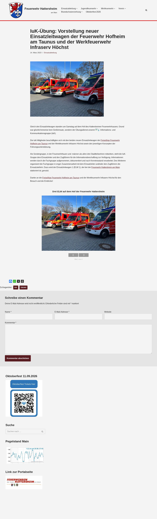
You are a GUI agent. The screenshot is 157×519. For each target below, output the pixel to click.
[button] (76, 8)
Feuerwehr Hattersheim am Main (105, 167)
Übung (23, 287)
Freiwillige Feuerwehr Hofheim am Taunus (60, 178)
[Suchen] (146, 10)
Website (107, 312)
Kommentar (10, 323)
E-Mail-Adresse (62, 312)
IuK (15, 287)
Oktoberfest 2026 (93, 12)
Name (8, 312)
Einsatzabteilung (50, 53)
